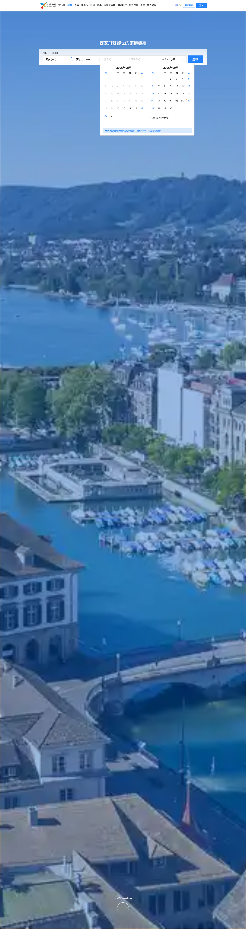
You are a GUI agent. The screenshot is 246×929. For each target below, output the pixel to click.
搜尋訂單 (189, 5)
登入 (201, 5)
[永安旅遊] (48, 5)
